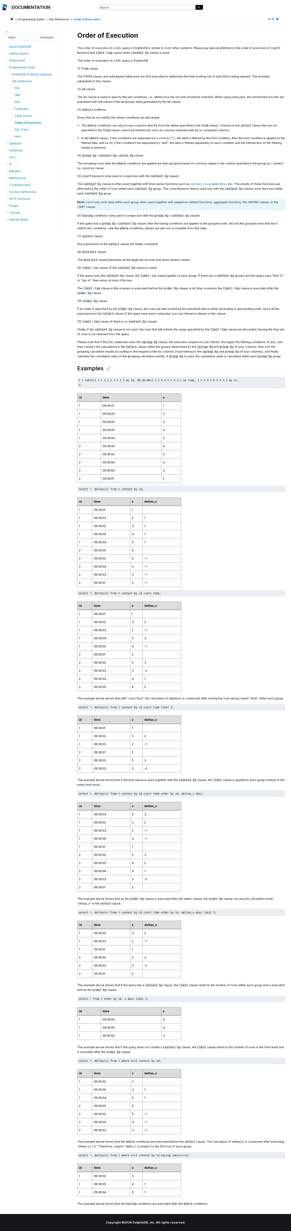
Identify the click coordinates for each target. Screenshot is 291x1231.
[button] (7, 46)
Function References (22, 191)
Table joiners (23, 115)
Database (15, 143)
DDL (17, 88)
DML (17, 95)
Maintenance (17, 178)
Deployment (17, 60)
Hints (18, 136)
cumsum (196, 184)
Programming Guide (31, 19)
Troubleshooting (20, 185)
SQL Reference (59, 19)
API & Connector (19, 198)
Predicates (22, 108)
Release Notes (18, 219)
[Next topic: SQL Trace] (273, 19)
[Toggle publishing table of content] (7, 31)
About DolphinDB (20, 46)
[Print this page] (277, 19)
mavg (207, 184)
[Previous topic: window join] (269, 19)
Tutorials (14, 212)
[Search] (199, 7)
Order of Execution (87, 19)
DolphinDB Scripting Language (32, 74)
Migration (15, 171)
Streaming (15, 150)
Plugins (13, 205)
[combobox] (19, 37)
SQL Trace (22, 129)
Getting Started (19, 53)
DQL (17, 102)
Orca (12, 157)
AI (10, 164)
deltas (222, 184)
